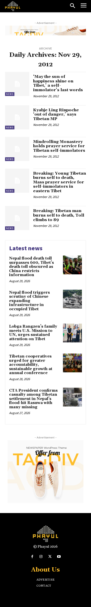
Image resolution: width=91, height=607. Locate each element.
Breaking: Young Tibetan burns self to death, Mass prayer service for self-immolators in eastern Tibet (59, 182)
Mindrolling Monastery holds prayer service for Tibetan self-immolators (59, 146)
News (9, 94)
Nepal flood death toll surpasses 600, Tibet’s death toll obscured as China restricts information (31, 266)
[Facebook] (32, 556)
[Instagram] (41, 556)
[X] (50, 556)
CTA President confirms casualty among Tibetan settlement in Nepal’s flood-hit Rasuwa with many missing (33, 399)
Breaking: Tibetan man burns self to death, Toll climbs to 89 (58, 215)
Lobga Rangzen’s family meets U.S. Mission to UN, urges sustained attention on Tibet (33, 332)
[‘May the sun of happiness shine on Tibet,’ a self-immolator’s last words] (17, 84)
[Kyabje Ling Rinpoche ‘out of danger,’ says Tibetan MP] (17, 117)
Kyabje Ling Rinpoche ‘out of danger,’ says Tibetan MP (56, 114)
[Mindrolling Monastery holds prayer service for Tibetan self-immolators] (17, 149)
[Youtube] (59, 556)
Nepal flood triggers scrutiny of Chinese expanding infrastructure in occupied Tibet (29, 301)
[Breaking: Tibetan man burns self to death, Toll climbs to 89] (17, 218)
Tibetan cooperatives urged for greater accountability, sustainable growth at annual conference (30, 364)
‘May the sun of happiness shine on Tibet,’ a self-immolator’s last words (58, 83)
